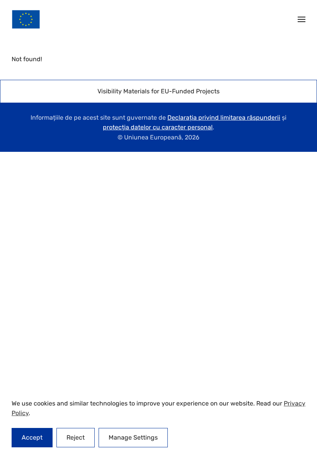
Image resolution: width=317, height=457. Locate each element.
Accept (32, 437)
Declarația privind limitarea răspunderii (223, 117)
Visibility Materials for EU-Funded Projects (158, 91)
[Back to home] (26, 19)
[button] (301, 19)
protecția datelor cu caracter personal (158, 127)
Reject (75, 437)
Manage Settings (133, 437)
